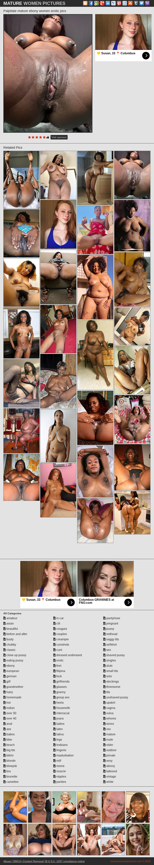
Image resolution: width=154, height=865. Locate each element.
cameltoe (12, 781)
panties (61, 781)
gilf (8, 681)
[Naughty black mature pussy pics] (95, 418)
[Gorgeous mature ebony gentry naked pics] (95, 178)
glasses (61, 686)
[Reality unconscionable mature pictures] (58, 277)
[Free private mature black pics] (132, 370)
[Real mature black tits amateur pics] (95, 471)
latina (60, 734)
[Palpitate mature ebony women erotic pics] (47, 73)
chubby (11, 644)
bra (8, 771)
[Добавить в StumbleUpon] (130, 3)
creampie (62, 639)
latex (59, 729)
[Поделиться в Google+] (102, 3)
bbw (9, 739)
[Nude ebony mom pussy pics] (132, 225)
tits (108, 692)
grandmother (14, 686)
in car (60, 618)
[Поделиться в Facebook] (91, 3)
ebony (10, 665)
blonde (11, 760)
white (109, 781)
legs (59, 739)
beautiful (12, 628)
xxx (108, 729)
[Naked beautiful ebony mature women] (132, 467)
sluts (109, 665)
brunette (11, 776)
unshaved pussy (117, 697)
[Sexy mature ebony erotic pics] (95, 287)
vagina (110, 707)
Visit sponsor (59, 137)
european (12, 671)
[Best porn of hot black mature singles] (95, 355)
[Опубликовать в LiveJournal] (113, 3)
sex (108, 649)
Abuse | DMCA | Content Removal (23, 861)
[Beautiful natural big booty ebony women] (21, 233)
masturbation (65, 755)
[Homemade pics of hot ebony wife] (132, 279)
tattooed (111, 771)
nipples (61, 776)
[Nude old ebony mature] (58, 381)
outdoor (111, 750)
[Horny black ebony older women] (21, 332)
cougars (61, 628)
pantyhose (113, 618)
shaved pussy (115, 655)
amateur (11, 618)
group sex (62, 697)
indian (10, 707)
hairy (9, 692)
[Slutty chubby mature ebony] (132, 419)
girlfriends (62, 681)
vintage (111, 776)
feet (58, 665)
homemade (13, 697)
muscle (61, 771)
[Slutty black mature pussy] (21, 430)
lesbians (62, 744)
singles (111, 660)
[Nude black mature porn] (58, 175)
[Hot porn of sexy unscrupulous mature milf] (21, 282)
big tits (10, 750)
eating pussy (14, 660)
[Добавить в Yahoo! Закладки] (147, 3)
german (11, 676)
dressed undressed (69, 655)
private (110, 755)
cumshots (62, 644)
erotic (60, 660)
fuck (59, 676)
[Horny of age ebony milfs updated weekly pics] (21, 179)
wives (110, 723)
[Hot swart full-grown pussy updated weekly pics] (58, 435)
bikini (10, 755)
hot (8, 702)
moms (60, 766)
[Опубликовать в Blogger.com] (85, 3)
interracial (62, 713)
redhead (111, 634)
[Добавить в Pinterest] (119, 3)
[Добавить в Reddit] (124, 3)
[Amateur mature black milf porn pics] (95, 520)
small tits (112, 671)
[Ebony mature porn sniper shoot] (132, 512)
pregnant (112, 623)
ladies (60, 723)
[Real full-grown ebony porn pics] (95, 230)
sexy (109, 760)
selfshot (111, 644)
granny (61, 692)
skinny (110, 766)
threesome (113, 686)
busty (10, 639)
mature (111, 734)
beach (10, 744)
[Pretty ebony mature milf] (58, 490)
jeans (60, 718)
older (109, 744)
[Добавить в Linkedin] (108, 3)
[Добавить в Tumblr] (136, 3)
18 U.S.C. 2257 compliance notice (64, 861)
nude (109, 739)
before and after (16, 634)
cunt (59, 649)
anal (9, 723)
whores (111, 718)
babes (10, 734)
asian (10, 623)
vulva (109, 713)
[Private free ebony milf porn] (58, 329)
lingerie (61, 750)
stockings (112, 681)
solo (109, 676)
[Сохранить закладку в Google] (96, 3)
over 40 (11, 718)
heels (60, 702)
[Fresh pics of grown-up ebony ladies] (132, 326)
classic (11, 649)
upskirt (110, 702)
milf (58, 760)
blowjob (11, 766)
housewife (63, 707)
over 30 (11, 713)
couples (61, 634)
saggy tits (112, 639)
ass (8, 729)
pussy (110, 628)
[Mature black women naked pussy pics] (21, 477)
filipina (60, 671)
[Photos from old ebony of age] (21, 383)
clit (58, 623)
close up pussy (16, 655)
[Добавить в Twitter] (141, 3)
